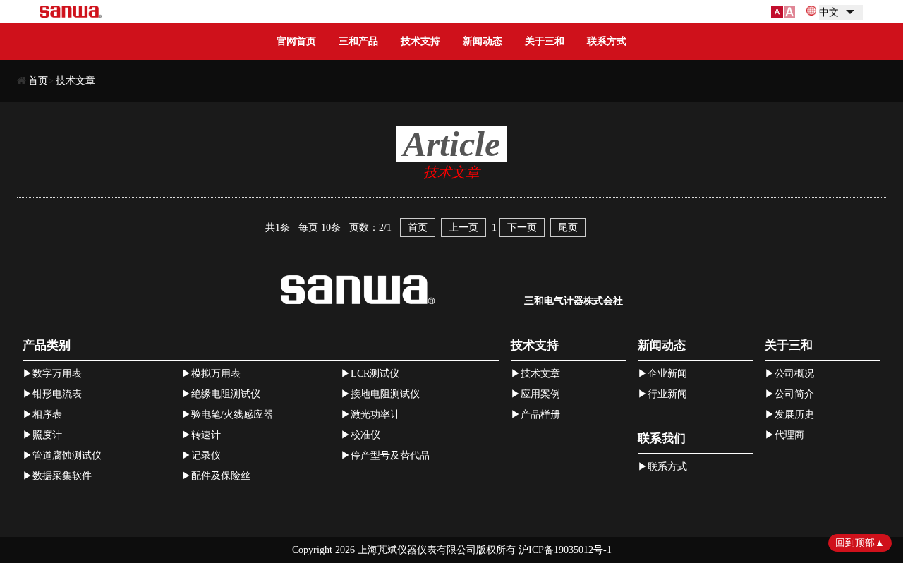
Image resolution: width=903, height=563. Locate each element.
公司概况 (794, 373)
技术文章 (75, 80)
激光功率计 (375, 414)
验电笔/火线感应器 (232, 414)
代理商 (789, 435)
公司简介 (794, 394)
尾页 (568, 227)
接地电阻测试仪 (385, 394)
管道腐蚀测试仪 (67, 455)
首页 (38, 80)
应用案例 (540, 394)
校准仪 (365, 435)
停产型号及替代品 (390, 455)
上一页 (463, 227)
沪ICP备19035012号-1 (565, 550)
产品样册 (540, 414)
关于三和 (544, 41)
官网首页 (296, 41)
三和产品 (358, 41)
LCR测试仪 (375, 373)
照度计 (47, 435)
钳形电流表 (57, 394)
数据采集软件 (62, 476)
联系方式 (606, 41)
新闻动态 (482, 41)
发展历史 (794, 414)
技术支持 (420, 41)
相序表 (47, 414)
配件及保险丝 (220, 476)
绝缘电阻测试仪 (225, 394)
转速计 (206, 435)
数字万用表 (57, 373)
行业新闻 (667, 394)
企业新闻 (667, 373)
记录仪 (206, 455)
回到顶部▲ (860, 543)
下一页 (522, 227)
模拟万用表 (216, 373)
